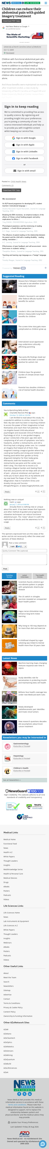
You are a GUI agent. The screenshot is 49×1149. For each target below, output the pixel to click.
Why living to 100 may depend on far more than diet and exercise (32, 626)
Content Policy (9, 1012)
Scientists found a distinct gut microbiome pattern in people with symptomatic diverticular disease (31, 586)
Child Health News (18, 181)
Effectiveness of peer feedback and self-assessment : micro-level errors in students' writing (24, 247)
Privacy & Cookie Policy (13, 1007)
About (6, 973)
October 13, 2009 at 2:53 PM (20, 415)
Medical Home (10, 839)
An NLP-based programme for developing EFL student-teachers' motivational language (22, 205)
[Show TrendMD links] (46, 268)
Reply (7, 491)
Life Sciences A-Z (11, 925)
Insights (7, 865)
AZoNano (7, 1033)
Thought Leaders (11, 861)
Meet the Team (10, 977)
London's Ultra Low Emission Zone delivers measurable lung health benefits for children (32, 314)
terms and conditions (17, 1104)
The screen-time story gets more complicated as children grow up (32, 327)
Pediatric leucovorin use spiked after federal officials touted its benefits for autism (31, 298)
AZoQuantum (9, 1059)
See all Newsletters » (12, 780)
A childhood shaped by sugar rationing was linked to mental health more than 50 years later (31, 643)
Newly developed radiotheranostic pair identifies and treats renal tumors (31, 709)
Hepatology (18, 756)
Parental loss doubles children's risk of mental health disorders (31, 388)
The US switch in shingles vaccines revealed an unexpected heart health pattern (32, 599)
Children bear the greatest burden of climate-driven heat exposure (31, 374)
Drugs (6, 882)
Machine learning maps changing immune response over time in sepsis (32, 665)
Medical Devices (10, 878)
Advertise (7, 994)
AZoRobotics (9, 1046)
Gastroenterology (21, 743)
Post (5, 569)
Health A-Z (8, 852)
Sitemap (7, 990)
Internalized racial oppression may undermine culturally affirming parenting (31, 344)
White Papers (9, 856)
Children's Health (20, 768)
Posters (7, 891)
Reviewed (10, 53)
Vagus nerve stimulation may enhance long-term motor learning (30, 613)
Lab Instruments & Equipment (16, 921)
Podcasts (7, 895)
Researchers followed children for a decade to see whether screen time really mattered (32, 283)
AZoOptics (8, 1042)
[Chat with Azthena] (42, 1144)
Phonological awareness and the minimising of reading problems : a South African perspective (22, 227)
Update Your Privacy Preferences (24, 1122)
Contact (7, 999)
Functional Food (10, 843)
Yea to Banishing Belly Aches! (16, 410)
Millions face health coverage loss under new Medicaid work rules (32, 693)
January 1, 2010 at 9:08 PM (19, 504)
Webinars (8, 942)
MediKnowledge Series (13, 869)
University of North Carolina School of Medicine (22, 47)
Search (6, 982)
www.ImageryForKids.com (32, 486)
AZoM (6, 1029)
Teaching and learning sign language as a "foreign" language (24, 255)
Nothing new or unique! (14, 499)
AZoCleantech (9, 1038)
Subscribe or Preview (22, 746)
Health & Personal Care (13, 873)
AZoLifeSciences (10, 1068)
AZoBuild (7, 1064)
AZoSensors (8, 1051)
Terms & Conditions (12, 1003)
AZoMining (8, 1055)
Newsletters (9, 986)
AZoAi (6, 1072)
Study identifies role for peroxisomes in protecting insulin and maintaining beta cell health (32, 680)
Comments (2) (7, 185)
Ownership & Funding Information (18, 1016)
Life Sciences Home (12, 912)
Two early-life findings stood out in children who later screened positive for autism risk (31, 359)
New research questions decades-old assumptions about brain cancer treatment (32, 724)
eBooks (6, 886)
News (6, 848)
